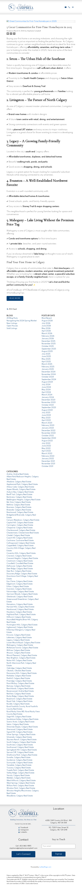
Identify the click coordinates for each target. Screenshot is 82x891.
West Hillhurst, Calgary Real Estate (21, 780)
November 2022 (49, 433)
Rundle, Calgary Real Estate (18, 704)
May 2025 (46, 359)
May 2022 (46, 448)
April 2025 (46, 362)
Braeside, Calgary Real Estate (19, 510)
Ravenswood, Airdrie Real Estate (20, 691)
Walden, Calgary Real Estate (18, 778)
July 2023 (46, 413)
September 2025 (49, 349)
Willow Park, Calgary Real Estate (20, 786)
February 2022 (48, 456)
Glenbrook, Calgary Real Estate (20, 597)
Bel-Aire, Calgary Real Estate (19, 502)
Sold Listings (12, 328)
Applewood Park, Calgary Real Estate (22, 484)
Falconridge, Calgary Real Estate (20, 592)
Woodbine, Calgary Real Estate (20, 796)
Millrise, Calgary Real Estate (18, 650)
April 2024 (46, 392)
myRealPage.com (45, 867)
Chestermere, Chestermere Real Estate (23, 533)
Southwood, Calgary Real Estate (20, 747)
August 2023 (47, 410)
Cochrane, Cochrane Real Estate (20, 540)
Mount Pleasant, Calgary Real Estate (22, 655)
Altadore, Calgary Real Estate (19, 482)
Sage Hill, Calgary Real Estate (19, 717)
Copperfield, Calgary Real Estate (20, 546)
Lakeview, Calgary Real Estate (19, 637)
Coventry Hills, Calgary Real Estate (21, 553)
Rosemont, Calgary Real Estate (19, 699)
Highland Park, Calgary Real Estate (21, 614)
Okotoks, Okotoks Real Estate (19, 671)
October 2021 (47, 466)
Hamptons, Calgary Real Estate (20, 604)
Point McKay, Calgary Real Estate (20, 683)
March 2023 (47, 423)
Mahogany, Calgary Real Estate (20, 645)
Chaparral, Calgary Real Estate (19, 528)
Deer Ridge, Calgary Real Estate (20, 569)
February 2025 (48, 367)
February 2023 (48, 425)
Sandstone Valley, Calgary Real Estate (22, 719)
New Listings (12, 323)
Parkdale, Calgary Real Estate (19, 676)
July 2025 (46, 354)
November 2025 (49, 344)
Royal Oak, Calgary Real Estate (19, 701)
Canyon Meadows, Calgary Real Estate (23, 520)
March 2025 (47, 364)
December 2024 (48, 372)
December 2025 (48, 341)
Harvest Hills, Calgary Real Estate (20, 607)
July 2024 (46, 384)
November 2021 (48, 464)
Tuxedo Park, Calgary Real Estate (20, 770)
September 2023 (49, 407)
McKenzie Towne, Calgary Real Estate (22, 648)
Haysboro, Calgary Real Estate (19, 612)
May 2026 (46, 328)
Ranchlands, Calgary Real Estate (20, 688)
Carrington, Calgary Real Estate (20, 525)
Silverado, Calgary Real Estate (19, 737)
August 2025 (47, 351)
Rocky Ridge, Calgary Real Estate (20, 696)
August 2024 (47, 382)
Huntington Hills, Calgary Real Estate (22, 625)
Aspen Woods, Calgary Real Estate (21, 489)
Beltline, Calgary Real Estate (18, 505)
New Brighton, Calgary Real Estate (21, 658)
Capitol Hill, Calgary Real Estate (20, 523)
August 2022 (47, 441)
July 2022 (46, 443)
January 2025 (48, 369)
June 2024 (46, 387)
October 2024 (48, 377)
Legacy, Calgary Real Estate (18, 640)
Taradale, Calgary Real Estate (19, 765)
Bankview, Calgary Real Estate (19, 497)
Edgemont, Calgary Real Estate (19, 584)
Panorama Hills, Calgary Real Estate (22, 673)
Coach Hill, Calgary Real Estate (19, 538)
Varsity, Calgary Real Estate (18, 775)
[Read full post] (41, 22)
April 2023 (46, 420)
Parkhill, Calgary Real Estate (18, 678)
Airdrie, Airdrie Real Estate (18, 474)
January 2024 (48, 397)
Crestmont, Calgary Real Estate (20, 561)
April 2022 (46, 451)
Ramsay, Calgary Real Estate (18, 686)
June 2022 (46, 446)
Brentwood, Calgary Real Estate (20, 512)
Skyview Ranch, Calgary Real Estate (21, 740)
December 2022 (48, 430)
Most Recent (47, 318)
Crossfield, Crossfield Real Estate (20, 563)
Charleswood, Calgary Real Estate (21, 530)
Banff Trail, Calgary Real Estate (19, 494)
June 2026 (46, 326)
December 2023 (48, 400)
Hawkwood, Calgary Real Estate (20, 609)
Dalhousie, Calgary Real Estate (19, 566)
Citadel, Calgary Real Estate (18, 535)
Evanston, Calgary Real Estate (19, 589)
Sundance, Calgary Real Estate (19, 760)
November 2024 (49, 374)
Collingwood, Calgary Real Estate (21, 543)
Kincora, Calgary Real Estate (18, 635)
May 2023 (46, 418)
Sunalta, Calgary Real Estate (18, 757)
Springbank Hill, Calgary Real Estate (22, 750)
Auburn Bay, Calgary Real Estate (20, 492)
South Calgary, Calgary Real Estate (21, 742)
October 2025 (48, 346)
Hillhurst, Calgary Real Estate (19, 617)
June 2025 (46, 356)
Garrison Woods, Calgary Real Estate (22, 594)
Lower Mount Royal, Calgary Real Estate (23, 643)
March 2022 (47, 453)
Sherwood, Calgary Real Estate (20, 729)
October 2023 (48, 405)
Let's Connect (23, 854)
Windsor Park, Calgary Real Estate (21, 788)
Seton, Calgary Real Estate (18, 724)
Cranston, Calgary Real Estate (19, 556)
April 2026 (46, 331)
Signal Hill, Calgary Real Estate (19, 732)
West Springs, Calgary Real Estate (21, 783)
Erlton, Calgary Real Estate (18, 586)
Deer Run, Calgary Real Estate (19, 571)
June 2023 (46, 415)
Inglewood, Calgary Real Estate (20, 627)
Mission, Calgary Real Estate (18, 653)
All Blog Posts (12, 318)
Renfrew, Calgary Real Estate (19, 694)
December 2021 (48, 461)
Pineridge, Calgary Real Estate (19, 681)
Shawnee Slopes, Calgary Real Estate (22, 727)
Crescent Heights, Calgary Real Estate (22, 558)
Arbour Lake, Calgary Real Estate (20, 487)
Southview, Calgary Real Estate (20, 745)
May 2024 (46, 390)
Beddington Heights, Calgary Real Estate (23, 500)
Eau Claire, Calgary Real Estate (19, 581)
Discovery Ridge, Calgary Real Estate (22, 574)
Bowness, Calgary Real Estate (19, 507)
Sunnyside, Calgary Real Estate (20, 763)
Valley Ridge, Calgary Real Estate (20, 773)
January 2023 (48, 428)
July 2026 (46, 323)
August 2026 (47, 321)
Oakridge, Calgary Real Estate (19, 668)
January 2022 (48, 459)
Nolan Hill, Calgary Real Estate (19, 660)
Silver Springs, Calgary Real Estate (21, 734)
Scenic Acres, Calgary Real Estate (20, 722)
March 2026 (47, 333)
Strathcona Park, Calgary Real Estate (22, 755)
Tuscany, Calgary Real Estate (19, 768)
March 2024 (47, 395)
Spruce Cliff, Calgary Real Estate (20, 752)
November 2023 (49, 402)
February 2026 (48, 336)
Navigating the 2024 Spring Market (22, 321)
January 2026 (48, 338)
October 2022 (48, 436)
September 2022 (49, 438)
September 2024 (49, 379)
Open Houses (12, 326)
